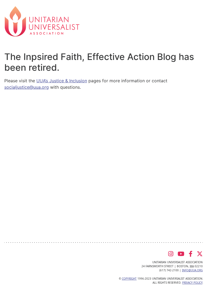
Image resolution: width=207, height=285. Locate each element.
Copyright (129, 278)
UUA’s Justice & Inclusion (61, 80)
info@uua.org (192, 270)
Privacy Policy (192, 282)
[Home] (42, 21)
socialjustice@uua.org (26, 87)
